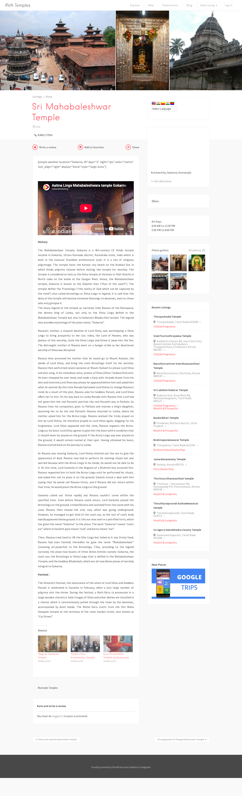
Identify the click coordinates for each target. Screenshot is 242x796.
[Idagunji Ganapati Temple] (52, 644)
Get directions (162, 181)
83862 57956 (45, 135)
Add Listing (207, 5)
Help (151, 5)
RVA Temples (17, 5)
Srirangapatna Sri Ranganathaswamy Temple (180, 739)
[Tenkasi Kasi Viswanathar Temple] (85, 644)
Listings (37, 96)
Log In (228, 5)
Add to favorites (94, 147)
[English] (154, 103)
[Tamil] (167, 103)
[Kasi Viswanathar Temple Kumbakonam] (118, 644)
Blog (189, 5)
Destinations (170, 5)
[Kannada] (163, 103)
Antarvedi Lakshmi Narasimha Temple (57, 739)
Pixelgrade (145, 767)
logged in (57, 716)
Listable (132, 767)
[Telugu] (172, 103)
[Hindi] (158, 103)
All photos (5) (196, 250)
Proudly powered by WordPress (107, 767)
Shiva (49, 96)
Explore (134, 5)
